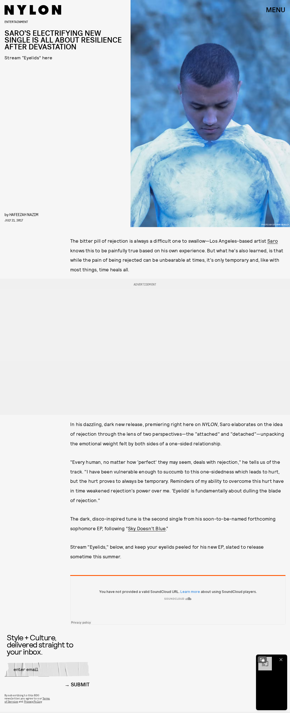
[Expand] (262, 659)
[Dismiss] (280, 659)
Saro (272, 241)
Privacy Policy (33, 701)
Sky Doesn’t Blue (147, 528)
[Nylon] (33, 10)
